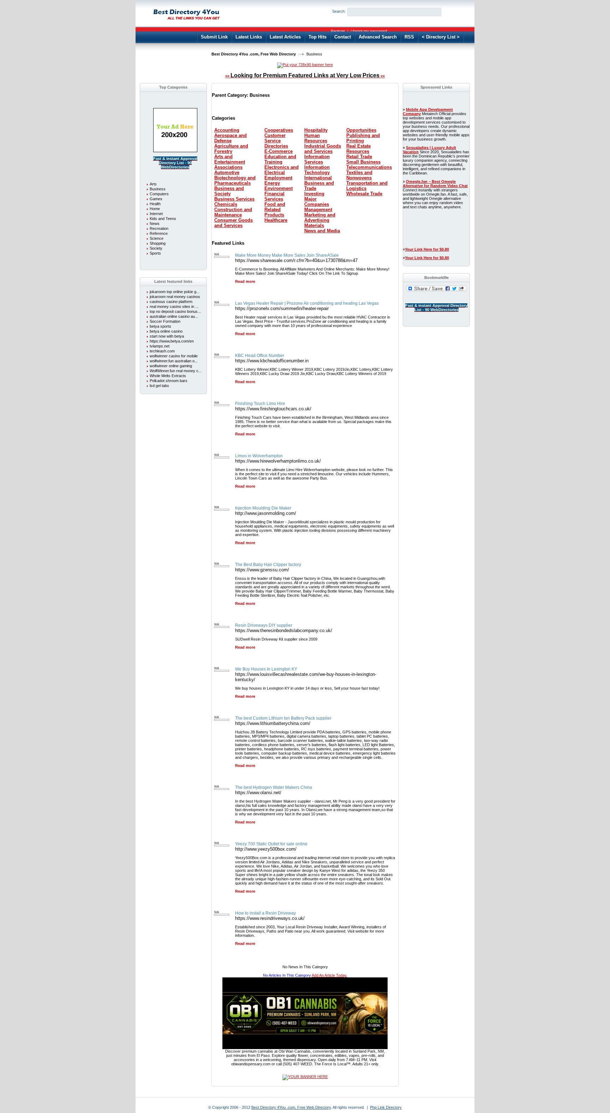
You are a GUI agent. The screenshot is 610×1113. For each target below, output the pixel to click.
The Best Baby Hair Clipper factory (268, 564)
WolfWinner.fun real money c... (176, 371)
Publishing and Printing (363, 138)
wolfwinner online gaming (171, 366)
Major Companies (316, 201)
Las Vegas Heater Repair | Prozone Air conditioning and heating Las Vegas (307, 303)
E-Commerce (278, 151)
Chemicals (225, 204)
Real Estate (358, 146)
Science (156, 238)
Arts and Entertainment (229, 159)
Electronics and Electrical (281, 170)
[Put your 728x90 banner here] (305, 65)
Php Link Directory (386, 1107)
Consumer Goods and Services (233, 223)
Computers (159, 194)
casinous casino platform (171, 301)
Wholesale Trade (364, 193)
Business (158, 189)
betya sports (160, 326)
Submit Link (214, 37)
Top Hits (318, 37)
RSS (409, 37)
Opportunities (361, 130)
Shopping (158, 243)
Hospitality (316, 130)
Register (338, 31)
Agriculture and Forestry (231, 148)
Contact (342, 37)
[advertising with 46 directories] (175, 151)
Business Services (234, 199)
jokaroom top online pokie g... (174, 292)
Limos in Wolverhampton (259, 455)
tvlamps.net (159, 346)
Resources (357, 151)
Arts (153, 184)
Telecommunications (369, 167)
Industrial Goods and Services (322, 148)
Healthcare (275, 220)
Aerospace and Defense (230, 138)
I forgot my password (369, 31)
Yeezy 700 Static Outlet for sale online (271, 843)
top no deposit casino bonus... (175, 311)
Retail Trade (359, 156)
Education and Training (280, 159)
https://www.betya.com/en (172, 341)
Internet (156, 214)
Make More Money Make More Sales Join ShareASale (287, 255)
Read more (245, 281)
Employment (278, 177)
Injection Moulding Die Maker (263, 508)
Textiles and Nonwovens (359, 175)
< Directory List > (441, 37)
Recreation (159, 228)
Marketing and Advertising (319, 217)
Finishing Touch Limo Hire (260, 403)
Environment (278, 188)
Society (156, 248)
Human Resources (315, 138)
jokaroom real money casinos (175, 296)
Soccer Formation (165, 321)
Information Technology (317, 170)
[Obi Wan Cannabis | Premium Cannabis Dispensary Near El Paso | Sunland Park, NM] (305, 1048)
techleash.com (162, 351)
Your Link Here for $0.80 (427, 249)
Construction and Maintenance (233, 212)
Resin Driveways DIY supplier (263, 625)
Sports (155, 253)
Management (318, 209)
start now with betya (167, 336)
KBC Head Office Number (259, 355)
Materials (314, 225)
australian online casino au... (174, 316)
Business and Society (229, 191)
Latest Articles (285, 37)
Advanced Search (378, 37)
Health (155, 204)
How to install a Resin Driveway (265, 913)
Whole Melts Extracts (168, 376)
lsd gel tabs (159, 385)
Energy (272, 183)
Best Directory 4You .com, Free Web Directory (253, 54)
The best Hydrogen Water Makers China (273, 787)
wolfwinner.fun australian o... (174, 361)
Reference (159, 233)
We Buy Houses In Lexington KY (266, 669)
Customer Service (275, 138)
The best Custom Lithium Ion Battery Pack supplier (283, 718)
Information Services (317, 159)
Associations (228, 167)
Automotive (226, 172)
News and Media (322, 230)
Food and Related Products (274, 210)
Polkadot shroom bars (168, 381)
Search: (339, 11)
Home (155, 209)
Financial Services (274, 196)
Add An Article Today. (329, 975)
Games (156, 199)
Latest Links (248, 37)
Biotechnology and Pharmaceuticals (235, 180)
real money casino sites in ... (174, 306)
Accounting (226, 130)
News (155, 223)
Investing (314, 193)
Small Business (363, 162)
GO (452, 11)
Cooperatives (278, 130)
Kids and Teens (163, 218)
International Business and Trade (319, 183)
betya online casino (166, 331)
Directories (276, 146)
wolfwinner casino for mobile (174, 356)
